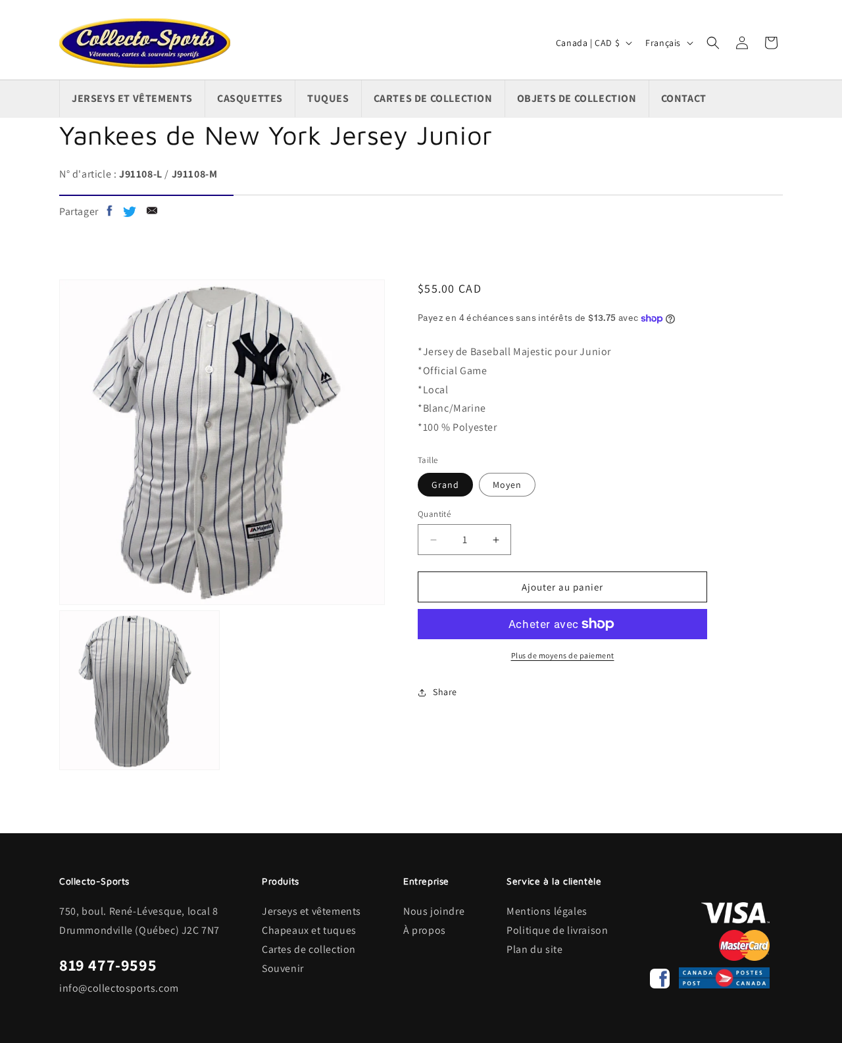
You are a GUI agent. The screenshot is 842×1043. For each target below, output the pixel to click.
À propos (424, 930)
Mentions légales (547, 911)
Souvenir (283, 968)
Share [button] (445, 692)
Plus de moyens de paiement (562, 655)
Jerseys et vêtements (311, 911)
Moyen (507, 485)
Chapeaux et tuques (309, 930)
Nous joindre (433, 911)
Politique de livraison (557, 930)
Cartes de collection (309, 949)
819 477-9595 (108, 964)
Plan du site (534, 949)
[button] (713, 42)
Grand (445, 485)
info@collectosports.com (119, 988)
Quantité (434, 514)
